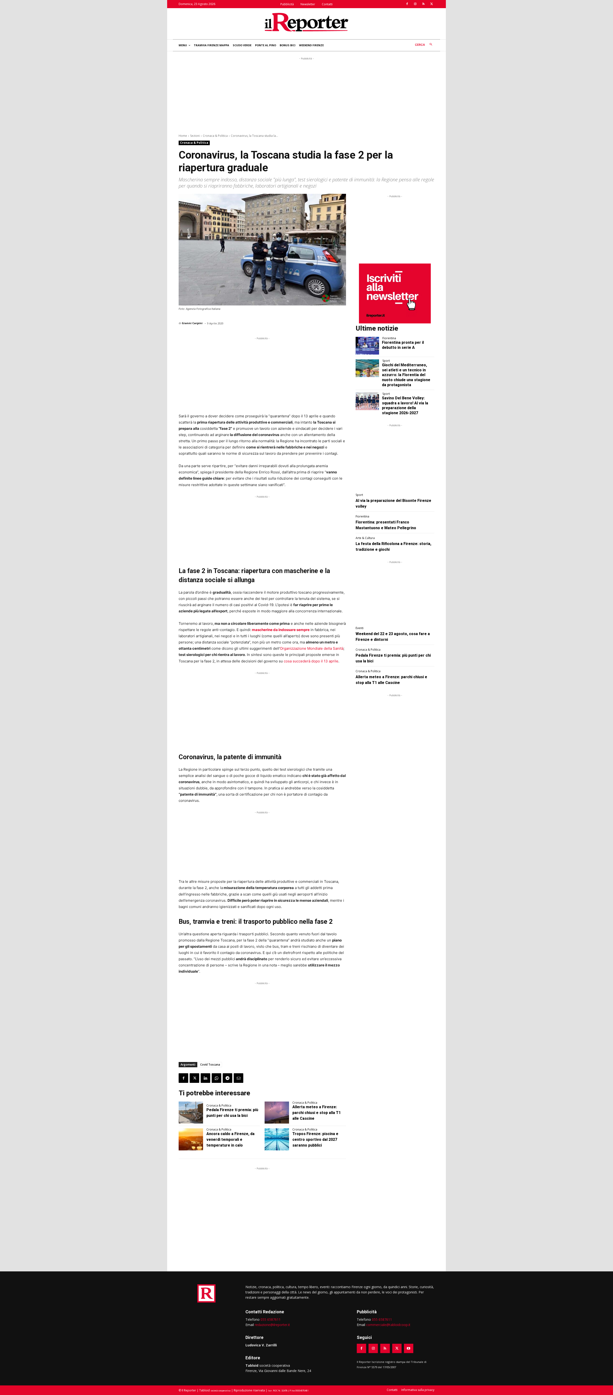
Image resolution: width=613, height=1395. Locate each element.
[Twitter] (431, 4)
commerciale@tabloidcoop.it (388, 1324)
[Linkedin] (205, 1078)
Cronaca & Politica (215, 136)
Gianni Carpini (192, 323)
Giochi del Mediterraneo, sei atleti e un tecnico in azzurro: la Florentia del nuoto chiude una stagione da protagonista (406, 375)
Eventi (359, 628)
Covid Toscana (210, 1064)
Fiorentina (389, 338)
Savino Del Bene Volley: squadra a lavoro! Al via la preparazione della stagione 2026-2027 (405, 405)
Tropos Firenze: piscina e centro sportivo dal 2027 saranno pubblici (315, 1139)
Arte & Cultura (365, 538)
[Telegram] (227, 1078)
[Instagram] (415, 4)
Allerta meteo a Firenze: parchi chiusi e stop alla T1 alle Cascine (316, 1113)
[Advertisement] (306, 94)
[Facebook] (407, 4)
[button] (424, 44)
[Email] (238, 1078)
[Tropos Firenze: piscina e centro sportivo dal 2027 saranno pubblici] (277, 1139)
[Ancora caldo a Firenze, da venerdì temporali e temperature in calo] (191, 1139)
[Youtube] (408, 1348)
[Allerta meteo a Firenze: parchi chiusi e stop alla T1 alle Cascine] (277, 1113)
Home (183, 136)
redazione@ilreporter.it (272, 1324)
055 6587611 (271, 1319)
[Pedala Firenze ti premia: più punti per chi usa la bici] (191, 1113)
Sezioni (195, 136)
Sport (386, 361)
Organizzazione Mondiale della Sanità (311, 648)
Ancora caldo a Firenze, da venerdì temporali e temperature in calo (230, 1139)
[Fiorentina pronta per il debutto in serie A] (367, 346)
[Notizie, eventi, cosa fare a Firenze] (306, 22)
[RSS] (423, 4)
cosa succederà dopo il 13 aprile (311, 661)
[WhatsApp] (216, 1078)
